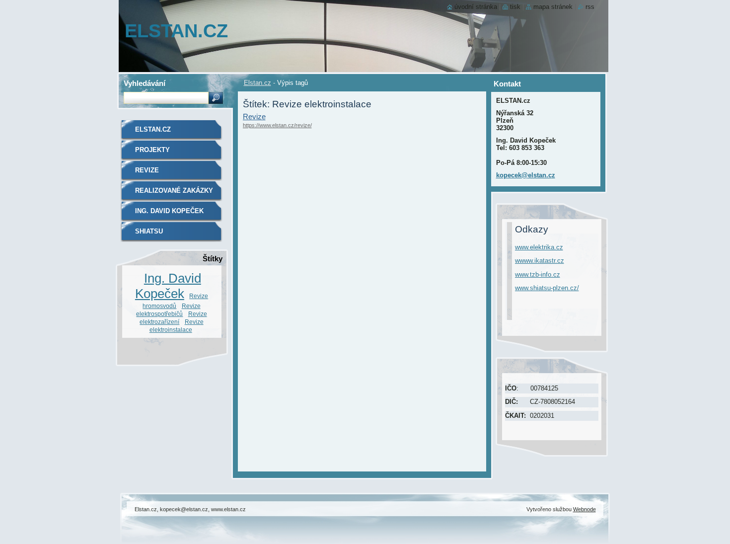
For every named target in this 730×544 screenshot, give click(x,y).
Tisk (515, 6)
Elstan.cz (257, 82)
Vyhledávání (144, 83)
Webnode (584, 509)
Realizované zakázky (174, 190)
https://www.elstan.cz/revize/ (277, 125)
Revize (254, 116)
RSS (589, 6)
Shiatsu (149, 231)
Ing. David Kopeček (169, 211)
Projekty (152, 150)
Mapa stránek (553, 6)
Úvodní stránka (475, 6)
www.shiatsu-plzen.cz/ (547, 288)
